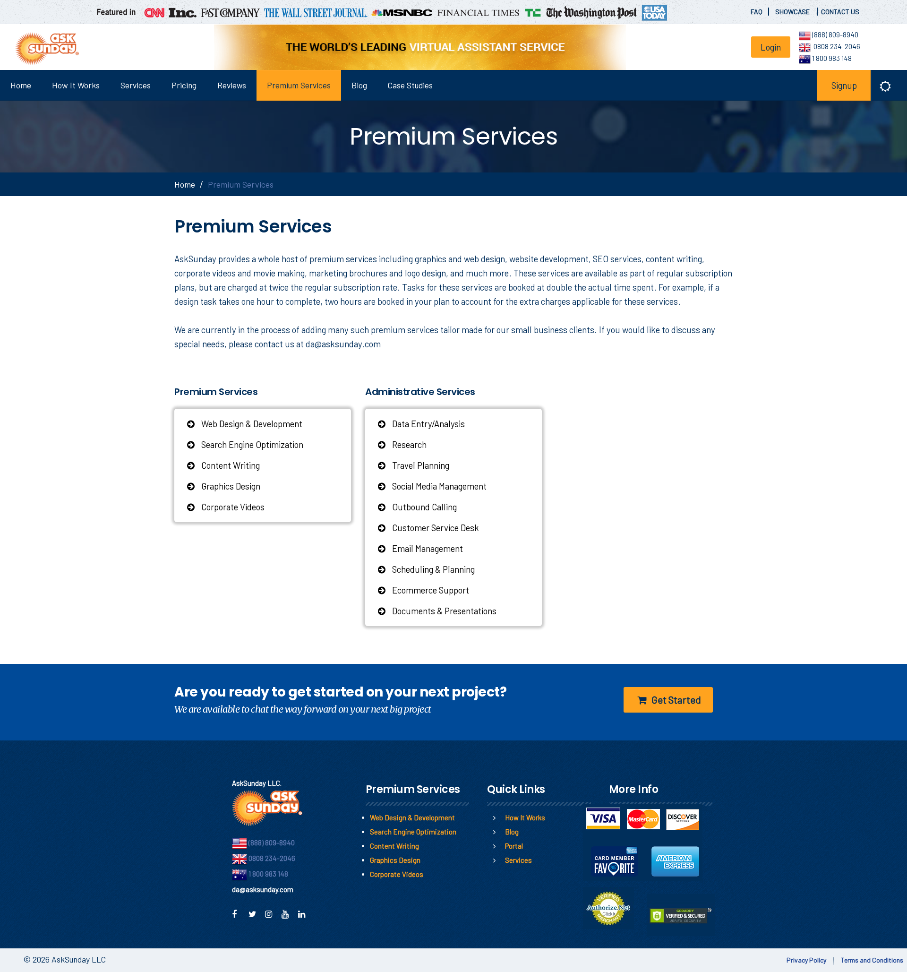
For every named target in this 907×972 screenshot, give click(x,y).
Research (408, 444)
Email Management (426, 548)
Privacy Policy (806, 960)
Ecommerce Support (429, 590)
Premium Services (299, 85)
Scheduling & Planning (432, 569)
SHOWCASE (793, 12)
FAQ (756, 12)
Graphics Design (229, 486)
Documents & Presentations (443, 610)
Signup (844, 85)
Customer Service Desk (434, 527)
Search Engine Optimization (251, 444)
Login (771, 47)
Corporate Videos (232, 506)
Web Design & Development (250, 423)
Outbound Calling (423, 506)
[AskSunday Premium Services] (43, 48)
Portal (514, 846)
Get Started (675, 699)
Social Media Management (438, 486)
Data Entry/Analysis (427, 423)
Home (20, 85)
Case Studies (410, 85)
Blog (359, 85)
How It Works (76, 85)
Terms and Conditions (872, 960)
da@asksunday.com (343, 343)
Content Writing (229, 465)
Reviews (231, 85)
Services (135, 85)
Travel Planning (419, 465)
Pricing (184, 85)
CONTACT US (840, 12)
